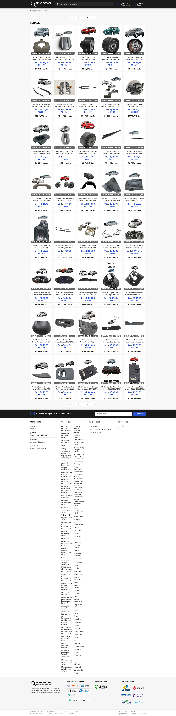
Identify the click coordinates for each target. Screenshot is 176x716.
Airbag (63, 449)
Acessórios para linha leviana (65, 435)
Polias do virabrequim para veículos (78, 469)
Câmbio (76, 551)
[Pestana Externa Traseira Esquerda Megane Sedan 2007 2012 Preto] (134, 142)
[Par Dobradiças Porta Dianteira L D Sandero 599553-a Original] (88, 236)
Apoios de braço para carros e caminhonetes (66, 466)
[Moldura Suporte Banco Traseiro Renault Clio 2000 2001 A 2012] (134, 283)
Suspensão (78, 667)
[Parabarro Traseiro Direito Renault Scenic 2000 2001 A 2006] (88, 189)
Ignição (76, 590)
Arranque (77, 519)
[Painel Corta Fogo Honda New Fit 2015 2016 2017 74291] (88, 283)
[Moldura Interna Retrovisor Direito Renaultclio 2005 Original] (41, 377)
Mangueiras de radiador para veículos (66, 669)
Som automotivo (77, 663)
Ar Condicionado (78, 523)
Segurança (77, 656)
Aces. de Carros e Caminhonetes (66, 428)
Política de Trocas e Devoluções (100, 429)
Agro (63, 446)
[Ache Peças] (41, 4)
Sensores (77, 659)
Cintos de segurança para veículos (66, 510)
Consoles (77, 565)
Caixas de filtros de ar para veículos (66, 481)
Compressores (79, 562)
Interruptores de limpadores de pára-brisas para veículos (66, 630)
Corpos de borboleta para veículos (66, 544)
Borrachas (77, 536)
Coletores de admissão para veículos (66, 517)
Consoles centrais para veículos (65, 533)
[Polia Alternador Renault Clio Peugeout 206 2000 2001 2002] (88, 142)
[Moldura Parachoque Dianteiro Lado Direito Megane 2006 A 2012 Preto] (111, 330)
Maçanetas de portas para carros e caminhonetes (66, 654)
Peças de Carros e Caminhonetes (79, 437)
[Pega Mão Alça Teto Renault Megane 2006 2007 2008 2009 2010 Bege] (41, 189)
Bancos (76, 527)
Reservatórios (79, 647)
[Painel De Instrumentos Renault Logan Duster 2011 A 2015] (65, 283)
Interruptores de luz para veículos (66, 638)
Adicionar (45, 58)
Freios (76, 582)
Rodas (76, 653)
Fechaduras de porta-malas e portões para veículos (66, 601)
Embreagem (78, 574)
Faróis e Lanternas (77, 578)
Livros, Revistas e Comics (65, 646)
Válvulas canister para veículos (78, 511)
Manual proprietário (78, 601)
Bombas (76, 533)
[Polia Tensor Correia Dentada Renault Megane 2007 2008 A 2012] (111, 48)
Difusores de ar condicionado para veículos (66, 577)
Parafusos (77, 625)
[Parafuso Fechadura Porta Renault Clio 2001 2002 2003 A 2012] (65, 189)
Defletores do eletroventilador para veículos (67, 569)
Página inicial (36, 11)
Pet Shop (77, 464)
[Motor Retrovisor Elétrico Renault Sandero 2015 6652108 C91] (134, 95)
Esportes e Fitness (65, 594)
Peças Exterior (79, 631)
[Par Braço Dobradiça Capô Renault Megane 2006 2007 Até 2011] (111, 95)
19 (91, 17)
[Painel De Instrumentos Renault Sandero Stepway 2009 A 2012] (41, 283)
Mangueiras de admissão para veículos (66, 662)
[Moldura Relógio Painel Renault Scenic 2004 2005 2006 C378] (65, 330)
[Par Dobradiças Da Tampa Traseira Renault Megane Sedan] (111, 236)
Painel (76, 616)
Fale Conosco (94, 426)
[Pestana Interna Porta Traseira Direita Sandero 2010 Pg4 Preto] (111, 142)
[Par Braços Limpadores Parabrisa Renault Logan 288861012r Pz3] (88, 95)
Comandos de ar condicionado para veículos (66, 525)
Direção (76, 568)
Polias (76, 637)
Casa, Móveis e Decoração (66, 497)
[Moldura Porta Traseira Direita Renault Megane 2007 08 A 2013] (88, 330)
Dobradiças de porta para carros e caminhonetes (66, 586)
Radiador (77, 644)
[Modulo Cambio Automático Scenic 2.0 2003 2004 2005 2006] (111, 377)
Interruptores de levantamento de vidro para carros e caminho (66, 619)
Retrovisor (77, 650)
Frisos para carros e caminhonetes (66, 609)
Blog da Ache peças (96, 432)
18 (87, 17)
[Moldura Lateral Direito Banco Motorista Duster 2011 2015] (134, 330)
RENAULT (47, 11)
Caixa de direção (77, 547)
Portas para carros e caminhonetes (79, 476)
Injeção (76, 594)
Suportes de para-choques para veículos (78, 495)
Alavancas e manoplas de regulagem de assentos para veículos (66, 456)
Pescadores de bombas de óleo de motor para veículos (79, 458)
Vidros (76, 673)
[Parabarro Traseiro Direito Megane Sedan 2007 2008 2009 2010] (111, 189)
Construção (65, 538)
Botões (76, 539)
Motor (76, 613)
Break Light (78, 530)
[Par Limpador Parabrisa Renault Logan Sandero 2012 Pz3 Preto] (65, 236)
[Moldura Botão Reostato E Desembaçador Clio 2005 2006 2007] (65, 377)
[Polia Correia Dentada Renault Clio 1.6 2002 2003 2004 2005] (134, 48)
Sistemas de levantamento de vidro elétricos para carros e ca (78, 485)
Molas (76, 610)
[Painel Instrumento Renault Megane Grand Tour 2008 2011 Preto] (134, 236)
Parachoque (78, 622)
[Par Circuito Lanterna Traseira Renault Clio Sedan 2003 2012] (65, 95)
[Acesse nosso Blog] (123, 426)
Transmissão (78, 670)
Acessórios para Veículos (66, 442)
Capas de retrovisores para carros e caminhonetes (66, 489)
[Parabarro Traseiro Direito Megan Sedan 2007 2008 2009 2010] (134, 189)
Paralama (77, 628)
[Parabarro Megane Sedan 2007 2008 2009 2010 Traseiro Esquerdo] (41, 236)
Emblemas (77, 571)
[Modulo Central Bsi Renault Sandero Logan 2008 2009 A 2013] (88, 377)
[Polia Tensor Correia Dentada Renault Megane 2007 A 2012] (88, 48)
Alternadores (78, 516)
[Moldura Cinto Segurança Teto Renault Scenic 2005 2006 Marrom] (41, 48)
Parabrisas (77, 619)
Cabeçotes (77, 543)
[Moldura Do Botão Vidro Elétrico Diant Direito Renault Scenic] (65, 142)
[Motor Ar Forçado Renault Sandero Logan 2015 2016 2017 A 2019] (111, 283)
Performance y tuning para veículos (79, 450)
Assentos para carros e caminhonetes (66, 474)
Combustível (78, 559)
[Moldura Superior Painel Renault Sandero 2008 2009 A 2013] (41, 330)
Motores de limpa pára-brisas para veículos (78, 429)
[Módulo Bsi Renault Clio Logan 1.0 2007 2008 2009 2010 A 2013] (134, 377)
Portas (76, 641)
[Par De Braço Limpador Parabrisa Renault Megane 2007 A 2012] (41, 95)
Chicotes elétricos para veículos (66, 503)
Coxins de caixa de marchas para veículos (66, 552)
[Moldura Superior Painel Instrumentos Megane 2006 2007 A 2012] (65, 48)
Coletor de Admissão (77, 555)
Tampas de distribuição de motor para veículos (79, 503)
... (83, 17)
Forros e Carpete (77, 586)
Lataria (76, 597)
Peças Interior (79, 634)
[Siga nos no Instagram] (118, 426)
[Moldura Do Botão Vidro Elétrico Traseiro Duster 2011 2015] (41, 142)
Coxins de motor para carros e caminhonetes (66, 561)
